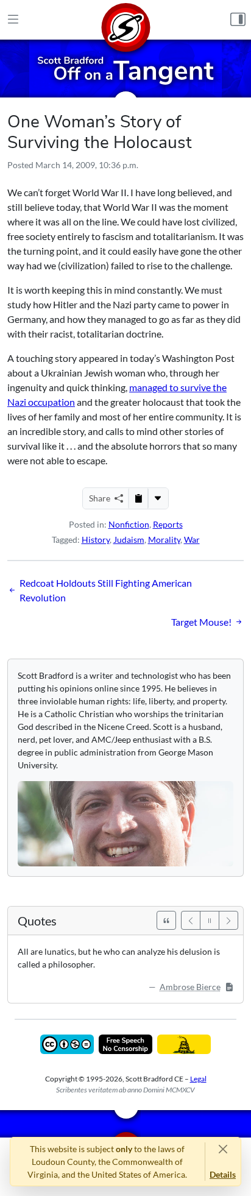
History (96, 539)
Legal (198, 1078)
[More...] (157, 498)
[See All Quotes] (166, 920)
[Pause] (209, 920)
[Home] (125, 20)
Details (223, 1174)
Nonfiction (128, 524)
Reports (168, 524)
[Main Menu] (13, 20)
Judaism (128, 539)
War (192, 539)
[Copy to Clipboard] (138, 498)
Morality (164, 539)
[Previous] (190, 920)
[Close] (222, 1148)
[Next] (228, 920)
